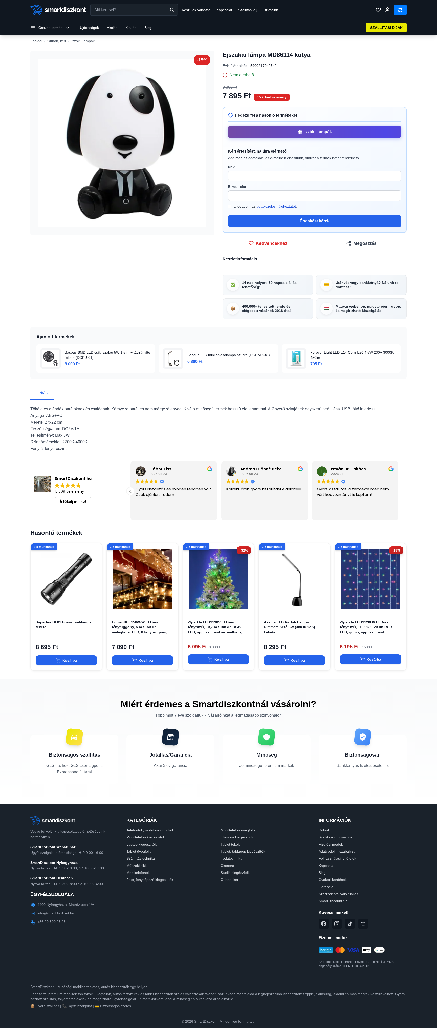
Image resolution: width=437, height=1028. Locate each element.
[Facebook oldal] (324, 924)
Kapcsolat (224, 10)
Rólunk (324, 830)
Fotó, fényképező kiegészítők (149, 880)
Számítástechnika (140, 858)
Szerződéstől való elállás (338, 894)
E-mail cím (237, 187)
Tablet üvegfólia (138, 851)
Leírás (42, 393)
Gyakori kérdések (333, 880)
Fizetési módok (331, 844)
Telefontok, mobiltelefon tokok (150, 830)
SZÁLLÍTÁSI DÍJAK (386, 28)
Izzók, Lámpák (83, 41)
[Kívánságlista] (378, 10)
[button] (130, 491)
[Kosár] (400, 10)
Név (231, 167)
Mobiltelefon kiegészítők (145, 837)
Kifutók (130, 28)
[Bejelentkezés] (387, 10)
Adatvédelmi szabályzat (337, 851)
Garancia (326, 887)
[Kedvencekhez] (94, 607)
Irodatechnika (231, 858)
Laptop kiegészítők (141, 844)
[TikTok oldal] (350, 924)
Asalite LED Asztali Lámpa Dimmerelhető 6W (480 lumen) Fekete (289, 627)
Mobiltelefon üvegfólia (238, 830)
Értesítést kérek (315, 221)
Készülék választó (196, 10)
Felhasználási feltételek (337, 858)
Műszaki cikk (136, 866)
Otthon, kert (56, 41)
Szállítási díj (247, 10)
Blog (147, 28)
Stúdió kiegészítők (235, 873)
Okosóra (227, 866)
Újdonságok (89, 28)
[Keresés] (172, 9)
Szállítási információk (335, 837)
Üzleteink (270, 10)
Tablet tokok (230, 844)
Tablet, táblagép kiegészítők (243, 851)
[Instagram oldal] (337, 924)
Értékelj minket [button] (73, 501)
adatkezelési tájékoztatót (276, 206)
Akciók (112, 28)
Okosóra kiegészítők (237, 837)
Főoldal (36, 41)
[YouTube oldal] (363, 924)
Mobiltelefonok (138, 873)
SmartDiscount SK (333, 901)
